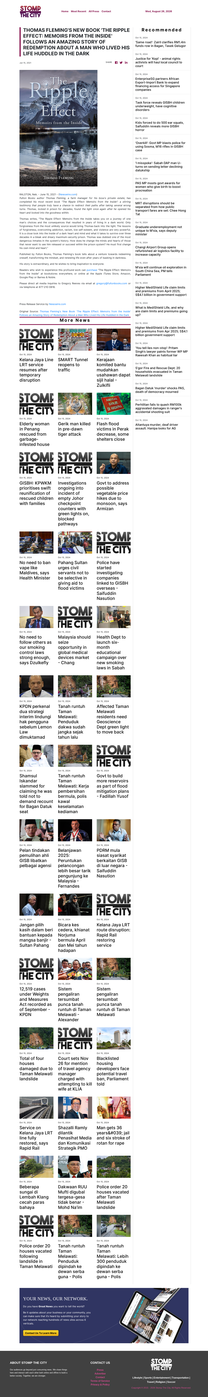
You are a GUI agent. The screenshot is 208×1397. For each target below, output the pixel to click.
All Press (94, 11)
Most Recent (78, 11)
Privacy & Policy (100, 1384)
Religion (160, 1382)
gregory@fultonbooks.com (111, 283)
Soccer (171, 1382)
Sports (148, 1377)
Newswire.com (67, 194)
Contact (106, 11)
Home (65, 11)
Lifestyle (137, 1377)
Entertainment (162, 1377)
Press (100, 1370)
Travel (150, 1382)
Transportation (180, 1377)
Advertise (100, 1373)
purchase (92, 269)
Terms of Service (100, 1381)
